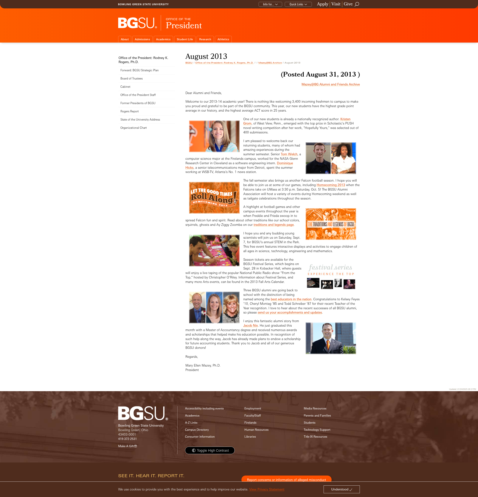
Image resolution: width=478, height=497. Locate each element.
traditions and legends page (274, 225)
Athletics (223, 39)
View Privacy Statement (266, 489)
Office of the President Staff (138, 95)
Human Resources (256, 429)
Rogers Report (129, 111)
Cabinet (125, 86)
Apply (322, 4)
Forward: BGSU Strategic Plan (139, 70)
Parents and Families (317, 415)
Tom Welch (289, 154)
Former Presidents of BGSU (137, 103)
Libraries (250, 436)
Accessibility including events (204, 408)
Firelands (250, 422)
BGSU (189, 62)
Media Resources (315, 408)
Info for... (268, 4)
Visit (336, 4)
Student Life (185, 39)
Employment (252, 408)
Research (205, 39)
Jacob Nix (250, 325)
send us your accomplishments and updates (290, 312)
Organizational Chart (133, 128)
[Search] (357, 4)
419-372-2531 (127, 439)
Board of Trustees (131, 78)
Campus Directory (197, 429)
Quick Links (296, 4)
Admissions (142, 39)
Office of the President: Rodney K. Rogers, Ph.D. (224, 62)
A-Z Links (191, 422)
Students (310, 422)
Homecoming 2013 (331, 185)
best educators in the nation (291, 299)
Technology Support (317, 429)
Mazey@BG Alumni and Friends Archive (331, 84)
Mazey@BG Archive (270, 62)
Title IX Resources (315, 436)
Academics (163, 39)
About (125, 39)
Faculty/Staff (252, 415)
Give (348, 4)
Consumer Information (200, 436)
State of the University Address (140, 119)
